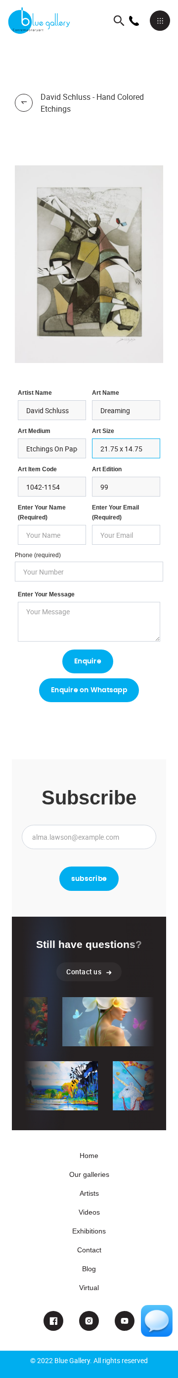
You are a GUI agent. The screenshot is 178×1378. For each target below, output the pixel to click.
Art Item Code (37, 469)
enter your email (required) (115, 512)
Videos (89, 1212)
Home (89, 1156)
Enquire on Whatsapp (89, 690)
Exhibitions (89, 1231)
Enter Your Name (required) (42, 512)
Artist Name (35, 392)
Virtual (89, 1288)
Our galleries (89, 1174)
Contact (89, 1250)
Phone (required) (38, 555)
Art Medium (34, 431)
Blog (89, 1269)
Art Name (105, 392)
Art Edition (107, 469)
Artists (89, 1193)
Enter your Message (46, 594)
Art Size (103, 431)
